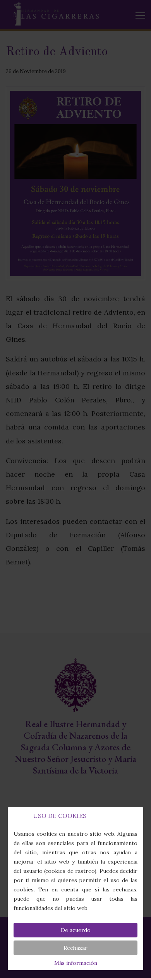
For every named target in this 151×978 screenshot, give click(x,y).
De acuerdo (76, 930)
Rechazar (75, 947)
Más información (75, 962)
